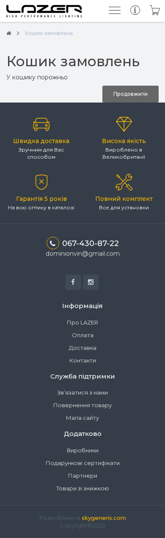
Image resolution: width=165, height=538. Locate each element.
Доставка (82, 347)
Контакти (82, 360)
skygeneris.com (104, 517)
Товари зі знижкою (82, 488)
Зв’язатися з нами (82, 392)
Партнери (82, 475)
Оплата (83, 335)
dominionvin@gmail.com (83, 253)
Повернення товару (82, 405)
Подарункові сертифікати (83, 463)
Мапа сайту (82, 417)
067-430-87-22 (90, 243)
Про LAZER (82, 322)
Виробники (83, 450)
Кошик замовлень (49, 33)
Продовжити (130, 94)
